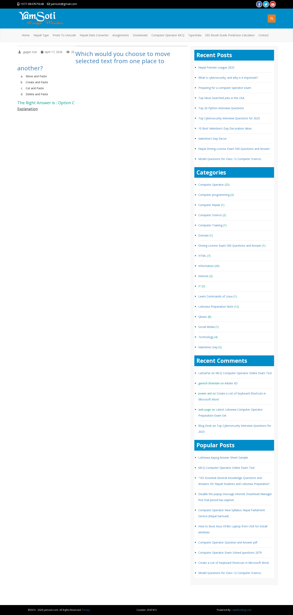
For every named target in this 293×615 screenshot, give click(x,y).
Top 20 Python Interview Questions (221, 108)
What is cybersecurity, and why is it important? (228, 77)
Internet (203, 276)
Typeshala (194, 35)
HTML (202, 256)
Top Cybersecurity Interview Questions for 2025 (229, 118)
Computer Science (210, 215)
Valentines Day (207, 347)
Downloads (140, 35)
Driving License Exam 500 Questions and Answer (229, 245)
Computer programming (214, 195)
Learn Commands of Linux (215, 296)
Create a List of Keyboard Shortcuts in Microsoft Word (233, 563)
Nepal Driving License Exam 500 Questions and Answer (234, 149)
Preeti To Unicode (64, 35)
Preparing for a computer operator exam (224, 88)
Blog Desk (205, 426)
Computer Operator (211, 184)
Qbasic (202, 317)
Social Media (206, 327)
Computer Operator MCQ (167, 35)
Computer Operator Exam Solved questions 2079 (230, 552)
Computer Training (210, 225)
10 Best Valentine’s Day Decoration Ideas (225, 128)
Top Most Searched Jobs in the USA (221, 98)
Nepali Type (41, 35)
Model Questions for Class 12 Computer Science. (230, 159)
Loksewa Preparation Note (215, 306)
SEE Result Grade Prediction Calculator (230, 35)
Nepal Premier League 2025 (216, 67)
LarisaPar (204, 373)
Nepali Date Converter (94, 35)
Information (206, 266)
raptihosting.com (242, 610)
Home (26, 35)
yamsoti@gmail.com (63, 4)
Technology (205, 337)
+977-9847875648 (32, 4)
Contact (264, 35)
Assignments (120, 35)
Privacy (86, 610)
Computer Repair (209, 205)
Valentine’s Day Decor (212, 138)
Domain (203, 235)
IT (199, 286)
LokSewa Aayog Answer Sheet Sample (223, 457)
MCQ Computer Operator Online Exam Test (243, 373)
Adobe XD (231, 383)
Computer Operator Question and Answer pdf (227, 542)
